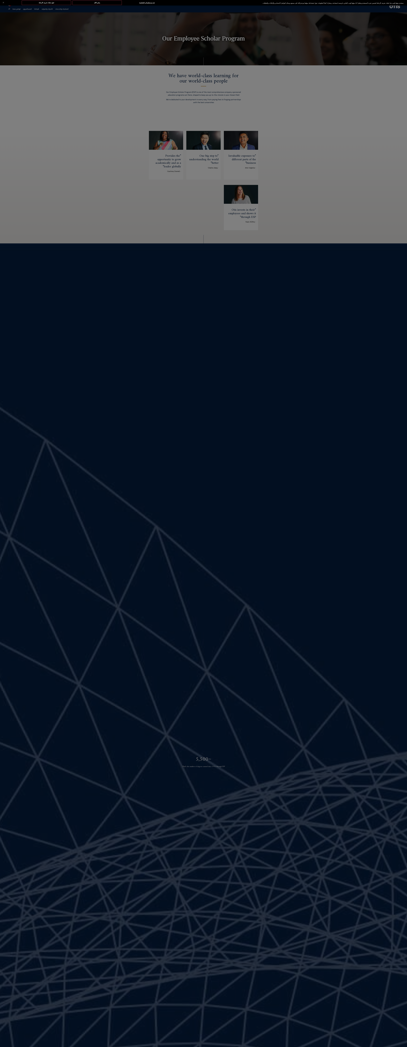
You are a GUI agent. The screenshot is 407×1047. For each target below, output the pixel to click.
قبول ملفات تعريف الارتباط (46, 2)
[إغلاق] (3, 2)
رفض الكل (97, 2)
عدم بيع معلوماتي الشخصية (147, 2)
